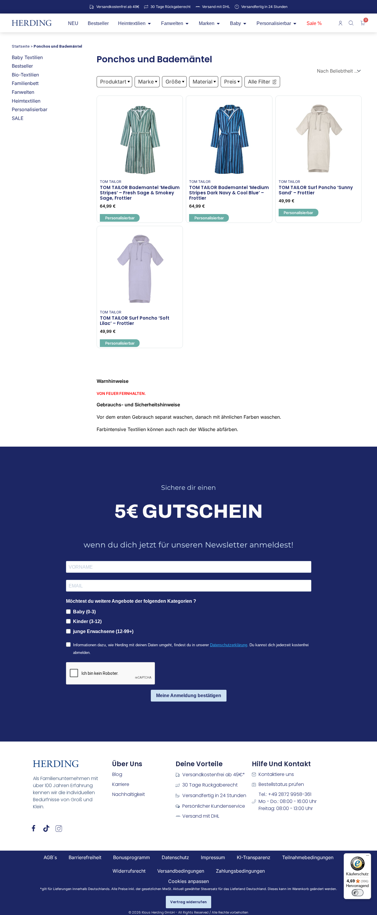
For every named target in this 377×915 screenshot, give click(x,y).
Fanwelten (23, 92)
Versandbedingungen (180, 871)
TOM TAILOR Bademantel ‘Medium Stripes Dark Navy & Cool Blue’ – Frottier (229, 192)
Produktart (113, 82)
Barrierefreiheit (85, 857)
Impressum (213, 857)
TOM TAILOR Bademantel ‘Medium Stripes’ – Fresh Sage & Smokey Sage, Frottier (140, 192)
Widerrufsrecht (129, 871)
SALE (18, 118)
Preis (230, 82)
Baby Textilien (27, 57)
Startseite (21, 46)
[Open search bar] (352, 23)
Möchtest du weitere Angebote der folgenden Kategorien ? (131, 601)
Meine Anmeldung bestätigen (188, 695)
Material (202, 82)
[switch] (357, 892)
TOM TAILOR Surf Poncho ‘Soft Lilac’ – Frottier (134, 320)
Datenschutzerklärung (228, 645)
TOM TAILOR (110, 181)
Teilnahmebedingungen (307, 857)
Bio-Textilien (25, 75)
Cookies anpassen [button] (188, 881)
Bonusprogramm (131, 857)
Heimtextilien (26, 101)
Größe (173, 82)
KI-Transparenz (253, 857)
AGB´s (50, 857)
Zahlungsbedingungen (240, 871)
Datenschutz (175, 857)
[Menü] (367, 856)
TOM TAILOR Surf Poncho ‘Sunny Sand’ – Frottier (316, 190)
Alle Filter (259, 82)
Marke (146, 82)
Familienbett (25, 83)
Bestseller (22, 66)
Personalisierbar (29, 109)
